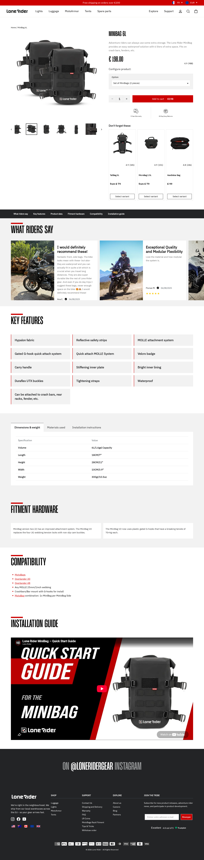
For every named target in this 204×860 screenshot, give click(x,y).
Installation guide (116, 213)
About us (117, 803)
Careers (116, 807)
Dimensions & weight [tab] (27, 427)
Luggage (54, 11)
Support (169, 11)
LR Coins (86, 818)
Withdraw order (89, 830)
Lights (39, 11)
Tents (88, 11)
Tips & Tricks (88, 826)
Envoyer (186, 817)
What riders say (21, 213)
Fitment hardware (76, 213)
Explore (153, 11)
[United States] (13, 826)
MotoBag (19, 595)
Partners (117, 814)
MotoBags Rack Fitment (93, 822)
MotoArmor (72, 11)
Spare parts (104, 11)
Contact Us (87, 803)
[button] (151, 28)
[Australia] (19, 826)
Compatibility (96, 213)
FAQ (84, 814)
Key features (39, 213)
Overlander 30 (22, 578)
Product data (56, 213)
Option (115, 77)
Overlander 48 (22, 583)
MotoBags (20, 574)
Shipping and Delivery (92, 807)
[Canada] (25, 826)
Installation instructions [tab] (86, 427)
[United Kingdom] (38, 826)
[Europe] (32, 826)
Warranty (86, 810)
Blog (115, 810)
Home (13, 27)
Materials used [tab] (56, 427)
